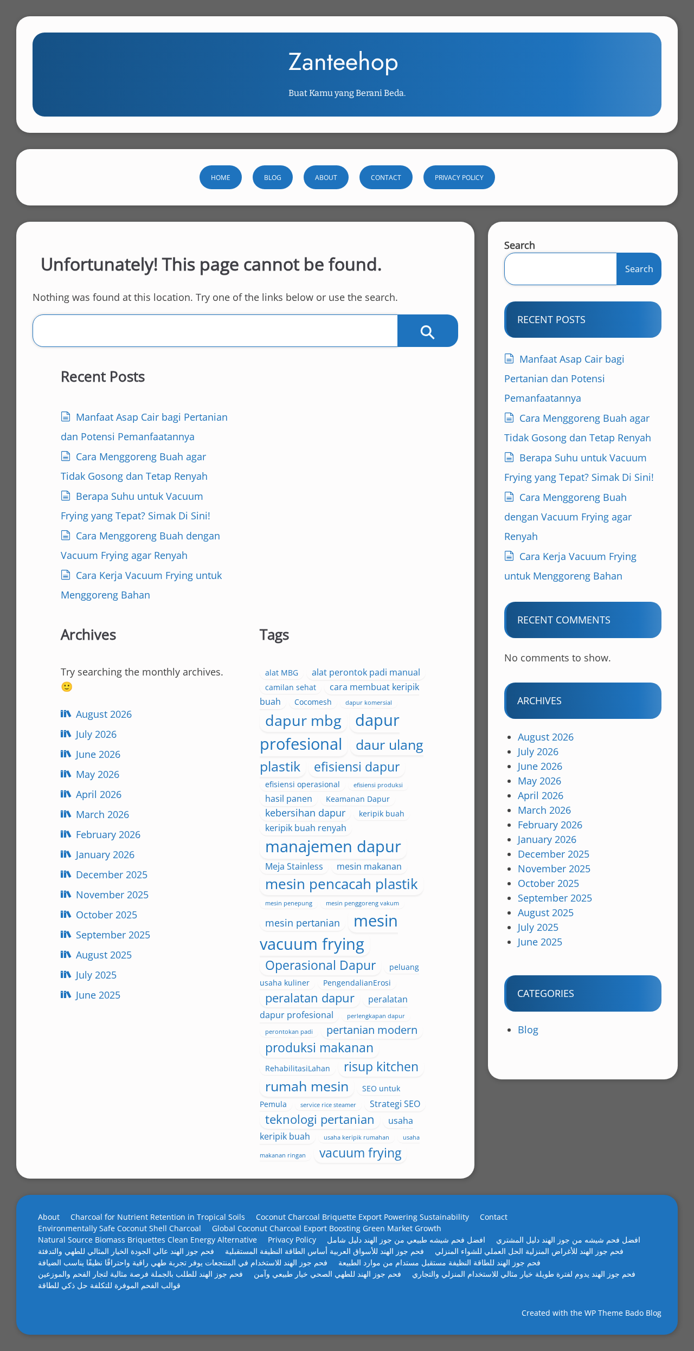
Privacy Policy (459, 177)
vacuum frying (360, 1152)
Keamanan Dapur (358, 799)
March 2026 (102, 814)
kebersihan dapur (305, 812)
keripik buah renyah (305, 828)
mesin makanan (369, 866)
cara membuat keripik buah (339, 694)
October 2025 (106, 914)
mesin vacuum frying (329, 932)
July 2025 (96, 974)
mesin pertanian (302, 922)
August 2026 (104, 713)
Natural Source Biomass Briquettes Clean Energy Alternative (147, 1239)
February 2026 (108, 834)
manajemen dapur (333, 846)
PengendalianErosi (357, 982)
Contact (386, 177)
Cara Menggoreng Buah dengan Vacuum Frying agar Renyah (568, 517)
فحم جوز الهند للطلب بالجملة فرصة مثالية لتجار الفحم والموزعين (140, 1274)
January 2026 (105, 854)
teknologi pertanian (320, 1119)
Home (220, 177)
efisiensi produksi (378, 785)
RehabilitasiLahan (297, 1068)
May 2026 (97, 774)
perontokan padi (289, 1031)
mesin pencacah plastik (341, 883)
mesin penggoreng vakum (362, 903)
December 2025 (111, 874)
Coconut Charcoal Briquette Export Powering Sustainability (362, 1217)
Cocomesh (313, 702)
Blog (272, 177)
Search (519, 245)
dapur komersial (368, 702)
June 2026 (98, 754)
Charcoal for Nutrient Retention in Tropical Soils (157, 1217)
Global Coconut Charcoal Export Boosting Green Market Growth (326, 1228)
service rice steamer (328, 1105)
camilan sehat (290, 687)
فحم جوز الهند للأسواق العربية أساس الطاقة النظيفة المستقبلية (324, 1251)
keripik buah (381, 813)
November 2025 (112, 894)
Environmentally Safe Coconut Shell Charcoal (119, 1228)
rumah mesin (307, 1086)
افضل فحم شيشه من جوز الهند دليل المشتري (568, 1239)
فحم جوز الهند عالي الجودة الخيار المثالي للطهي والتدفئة (126, 1251)
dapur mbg (303, 720)
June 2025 (98, 994)
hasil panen (288, 799)
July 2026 (96, 734)
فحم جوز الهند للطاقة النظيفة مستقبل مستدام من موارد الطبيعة (439, 1262)
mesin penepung (288, 903)
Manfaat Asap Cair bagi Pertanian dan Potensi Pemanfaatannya (564, 378)
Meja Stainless (294, 866)
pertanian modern (371, 1029)
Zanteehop (343, 61)
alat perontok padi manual (366, 672)
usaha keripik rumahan (356, 1137)
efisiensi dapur (357, 766)
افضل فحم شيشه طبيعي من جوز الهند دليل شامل (406, 1239)
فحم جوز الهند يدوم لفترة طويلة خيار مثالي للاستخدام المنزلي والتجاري (523, 1274)
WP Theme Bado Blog (622, 1313)
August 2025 (104, 954)
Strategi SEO (395, 1104)
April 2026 (98, 794)
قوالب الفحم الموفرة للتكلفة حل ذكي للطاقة (109, 1285)
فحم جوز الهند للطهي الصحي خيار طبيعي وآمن (327, 1274)
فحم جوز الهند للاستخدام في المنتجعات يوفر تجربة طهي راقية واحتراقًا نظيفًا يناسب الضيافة (182, 1262)
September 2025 (113, 934)
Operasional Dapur (320, 965)
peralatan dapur (310, 998)
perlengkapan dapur (376, 1016)
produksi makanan (319, 1047)
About (326, 177)
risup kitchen (381, 1066)
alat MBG (281, 672)
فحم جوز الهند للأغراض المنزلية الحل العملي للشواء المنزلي (529, 1251)
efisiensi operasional (302, 784)
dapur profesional (330, 732)
